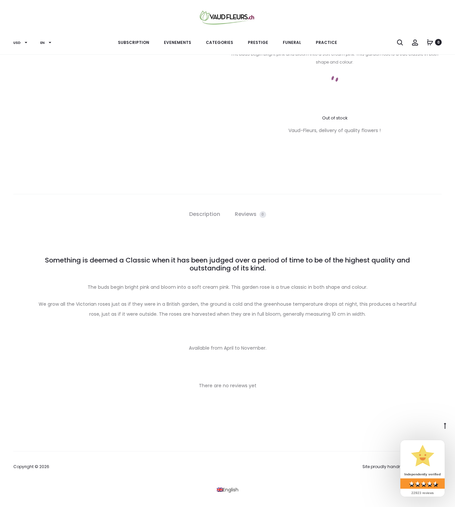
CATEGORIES (219, 42)
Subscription (133, 42)
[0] (430, 42)
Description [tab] (204, 214)
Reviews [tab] (249, 214)
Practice (326, 42)
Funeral (292, 42)
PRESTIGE (258, 42)
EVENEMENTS (177, 42)
